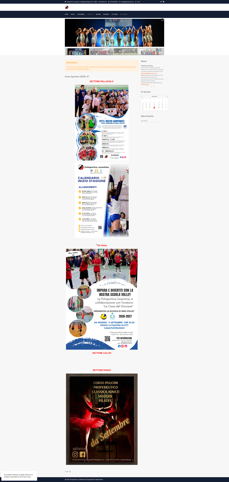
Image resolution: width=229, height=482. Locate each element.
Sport (73, 14)
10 (142, 104)
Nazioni (98, 14)
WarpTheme (99, 479)
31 (142, 109)
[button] (158, 33)
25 (146, 107)
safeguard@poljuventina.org (149, 73)
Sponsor (106, 14)
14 (158, 104)
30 (165, 107)
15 (162, 104)
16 (165, 104)
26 (149, 107)
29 (162, 107)
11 (146, 104)
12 (149, 104)
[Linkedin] (163, 1)
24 (142, 107)
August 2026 (154, 96)
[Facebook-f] (161, 1)
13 (154, 104)
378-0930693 (114, 1)
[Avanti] (153, 86)
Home (66, 14)
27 (154, 107)
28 (158, 107)
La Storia (115, 14)
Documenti (81, 14)
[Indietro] (151, 86)
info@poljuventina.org (127, 1)
